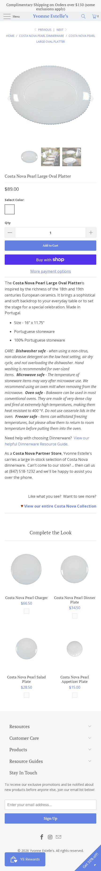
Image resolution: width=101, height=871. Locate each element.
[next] (91, 98)
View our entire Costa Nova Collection (60, 506)
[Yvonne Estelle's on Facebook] (41, 837)
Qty (8, 223)
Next (60, 30)
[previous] (9, 98)
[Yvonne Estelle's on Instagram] (50, 837)
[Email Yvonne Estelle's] (58, 837)
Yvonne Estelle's (42, 850)
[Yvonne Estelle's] (50, 16)
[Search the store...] (85, 16)
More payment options (50, 271)
